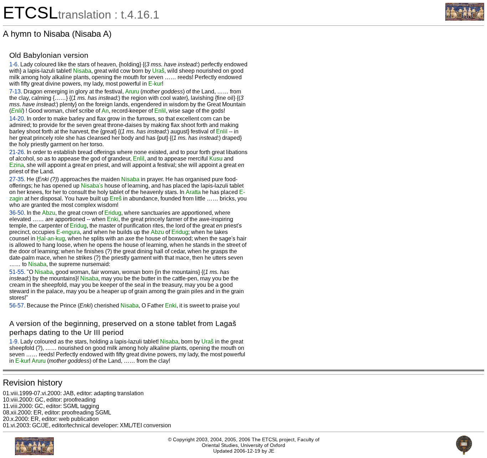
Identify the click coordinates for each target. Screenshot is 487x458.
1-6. (14, 64)
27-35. (17, 179)
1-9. (14, 342)
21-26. (17, 152)
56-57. (17, 305)
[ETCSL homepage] (464, 19)
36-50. (17, 213)
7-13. (15, 91)
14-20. (17, 119)
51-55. (17, 272)
